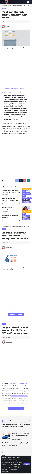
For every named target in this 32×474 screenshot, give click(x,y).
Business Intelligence (26, 189)
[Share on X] (21, 180)
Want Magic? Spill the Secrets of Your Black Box (10, 199)
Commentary (26, 193)
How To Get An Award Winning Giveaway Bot (15, 443)
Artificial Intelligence (17, 439)
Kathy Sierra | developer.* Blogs (13, 88)
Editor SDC (9, 26)
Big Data (4, 445)
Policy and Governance (26, 202)
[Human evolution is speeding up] (26, 208)
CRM (4, 8)
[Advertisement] (16, 69)
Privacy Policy (17, 466)
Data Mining (25, 216)
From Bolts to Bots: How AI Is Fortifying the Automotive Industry (20, 435)
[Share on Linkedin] (28, 180)
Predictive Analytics (26, 219)
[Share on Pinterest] (24, 180)
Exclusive (26, 199)
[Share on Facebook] (17, 180)
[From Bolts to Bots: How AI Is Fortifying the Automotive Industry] (6, 436)
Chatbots (8, 445)
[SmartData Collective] (6, 2)
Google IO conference (19, 383)
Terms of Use (7, 467)
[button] (26, 464)
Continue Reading (16, 314)
